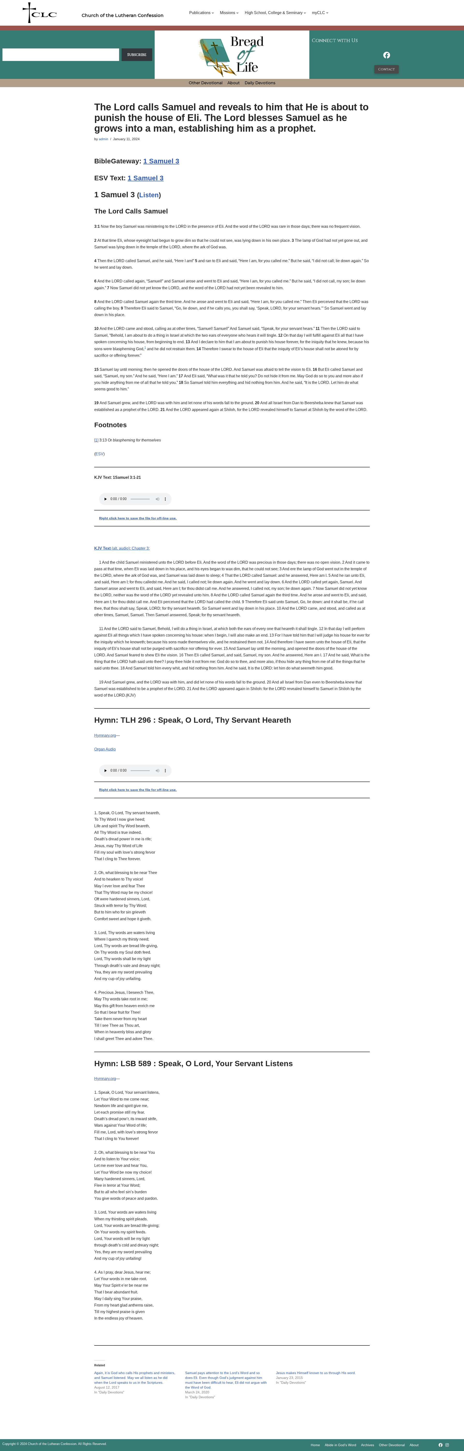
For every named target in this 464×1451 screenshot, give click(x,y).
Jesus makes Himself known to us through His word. (316, 1373)
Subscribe (136, 54)
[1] (96, 440)
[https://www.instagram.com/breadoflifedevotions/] (447, 1445)
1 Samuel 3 (161, 161)
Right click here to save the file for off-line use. (138, 518)
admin (103, 139)
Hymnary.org (105, 735)
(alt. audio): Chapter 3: (122, 548)
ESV (99, 454)
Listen (149, 195)
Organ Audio (105, 749)
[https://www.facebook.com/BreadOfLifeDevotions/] (386, 56)
